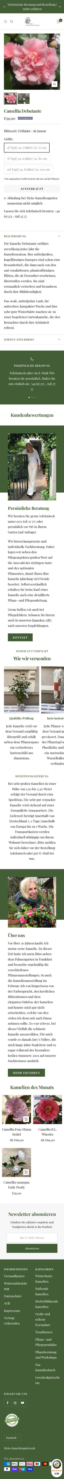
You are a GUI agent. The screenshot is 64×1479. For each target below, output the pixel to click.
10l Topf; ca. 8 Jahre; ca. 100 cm (28, 169)
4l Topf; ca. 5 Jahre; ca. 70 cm (26, 147)
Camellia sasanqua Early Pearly (16, 1184)
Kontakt (20, 637)
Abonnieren (32, 1248)
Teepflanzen (43, 1332)
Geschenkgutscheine (47, 1380)
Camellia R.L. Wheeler (47, 1131)
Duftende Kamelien (41, 1291)
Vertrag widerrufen (12, 1320)
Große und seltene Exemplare (42, 1319)
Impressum (12, 1310)
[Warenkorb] (58, 21)
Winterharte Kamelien (43, 1278)
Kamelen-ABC (42, 620)
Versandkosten (14, 1276)
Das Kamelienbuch (45, 1367)
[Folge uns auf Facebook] (7, 1403)
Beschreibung (15, 236)
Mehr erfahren (26, 1073)
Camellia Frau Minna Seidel (16, 1131)
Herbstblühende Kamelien (46, 1304)
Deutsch (11, 1437)
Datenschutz (12, 1296)
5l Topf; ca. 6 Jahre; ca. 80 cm (27, 158)
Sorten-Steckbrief (19, 339)
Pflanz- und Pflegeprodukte (46, 1342)
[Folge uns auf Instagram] (15, 1403)
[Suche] (11, 21)
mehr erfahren (32, 9)
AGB (7, 1303)
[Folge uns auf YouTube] (22, 1403)
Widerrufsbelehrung (15, 1286)
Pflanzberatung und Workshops (46, 1355)
